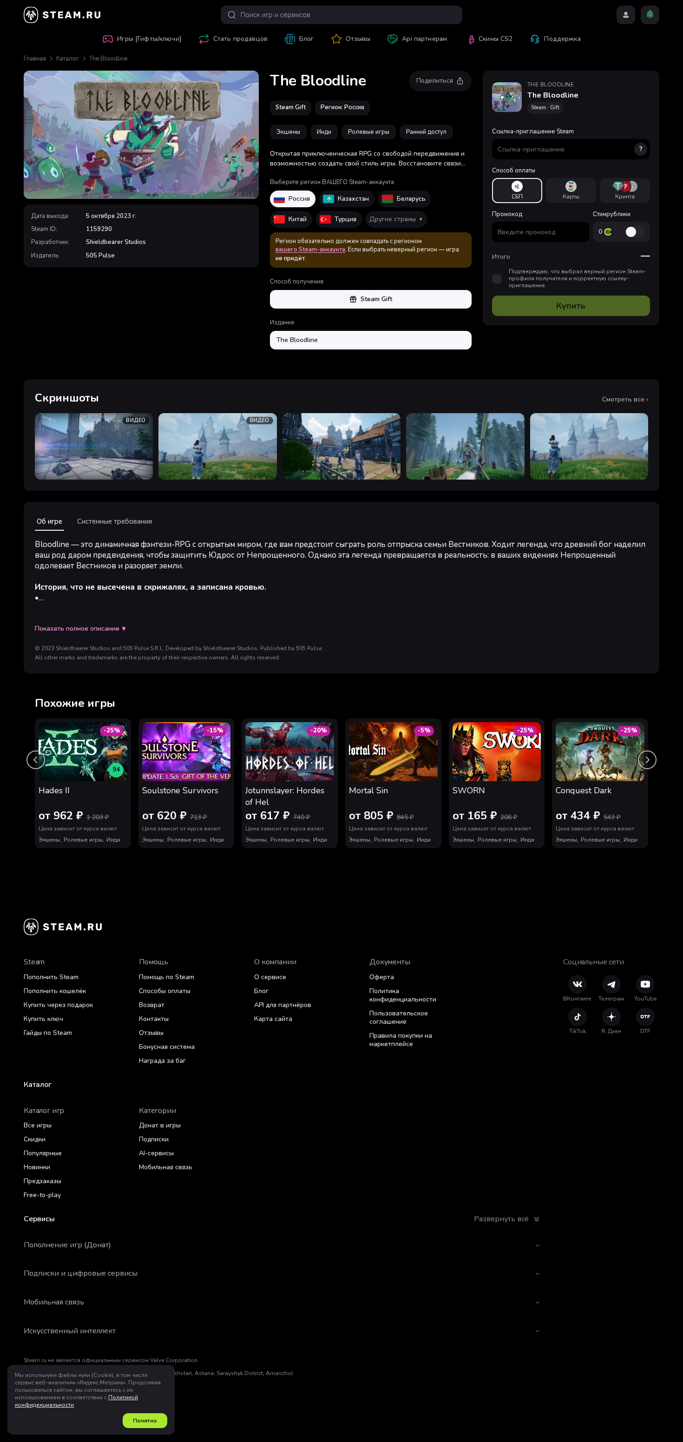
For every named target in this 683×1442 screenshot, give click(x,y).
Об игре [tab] (49, 521)
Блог (261, 991)
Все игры (38, 1125)
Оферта (381, 977)
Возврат (151, 1005)
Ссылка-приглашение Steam (567, 140)
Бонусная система (167, 1046)
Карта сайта (273, 1018)
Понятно (145, 1420)
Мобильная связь (165, 1167)
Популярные (43, 1153)
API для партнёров (282, 1005)
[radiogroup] (571, 190)
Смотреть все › (625, 399)
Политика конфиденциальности (402, 995)
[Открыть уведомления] (650, 15)
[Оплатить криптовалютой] (625, 190)
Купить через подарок (58, 1005)
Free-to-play (42, 1195)
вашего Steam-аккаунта (310, 249)
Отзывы (151, 1032)
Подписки (154, 1139)
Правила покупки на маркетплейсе (400, 1039)
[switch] (634, 232)
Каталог (67, 58)
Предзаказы (42, 1181)
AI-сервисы (156, 1153)
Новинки (37, 1167)
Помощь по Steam (166, 977)
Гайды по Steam (48, 1032)
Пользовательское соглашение (398, 1017)
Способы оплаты (164, 991)
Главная (35, 58)
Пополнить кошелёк (55, 991)
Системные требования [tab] (114, 521)
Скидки (35, 1139)
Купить (570, 305)
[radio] (517, 190)
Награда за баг (162, 1060)
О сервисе (270, 977)
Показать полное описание (80, 628)
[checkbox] (496, 278)
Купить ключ (43, 1018)
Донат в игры (160, 1125)
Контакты (154, 1018)
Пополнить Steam (51, 977)
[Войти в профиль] (626, 15)
